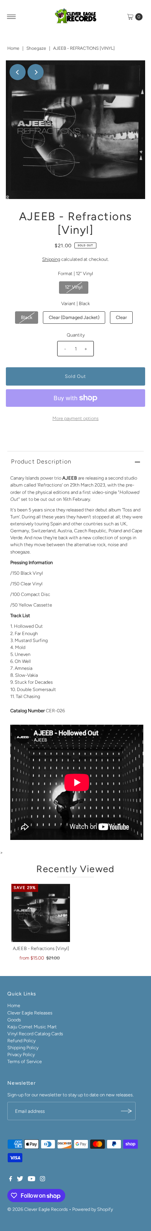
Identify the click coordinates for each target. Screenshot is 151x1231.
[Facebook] (10, 1179)
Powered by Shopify (92, 1209)
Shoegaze (36, 48)
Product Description (41, 461)
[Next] (35, 72)
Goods (14, 1019)
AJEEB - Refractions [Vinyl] (41, 948)
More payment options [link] (75, 418)
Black (26, 317)
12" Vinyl (73, 287)
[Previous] (18, 72)
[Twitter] (20, 1179)
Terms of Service (24, 1061)
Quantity (76, 335)
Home (13, 48)
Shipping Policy (22, 1047)
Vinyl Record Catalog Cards (35, 1033)
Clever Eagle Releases (29, 1013)
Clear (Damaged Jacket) (74, 317)
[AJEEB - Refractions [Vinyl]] (40, 913)
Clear (121, 317)
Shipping (51, 259)
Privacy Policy (21, 1054)
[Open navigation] (11, 17)
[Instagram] (42, 1179)
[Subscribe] (126, 1111)
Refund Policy (21, 1040)
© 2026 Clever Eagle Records (37, 1209)
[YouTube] (31, 1179)
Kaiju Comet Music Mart (32, 1026)
